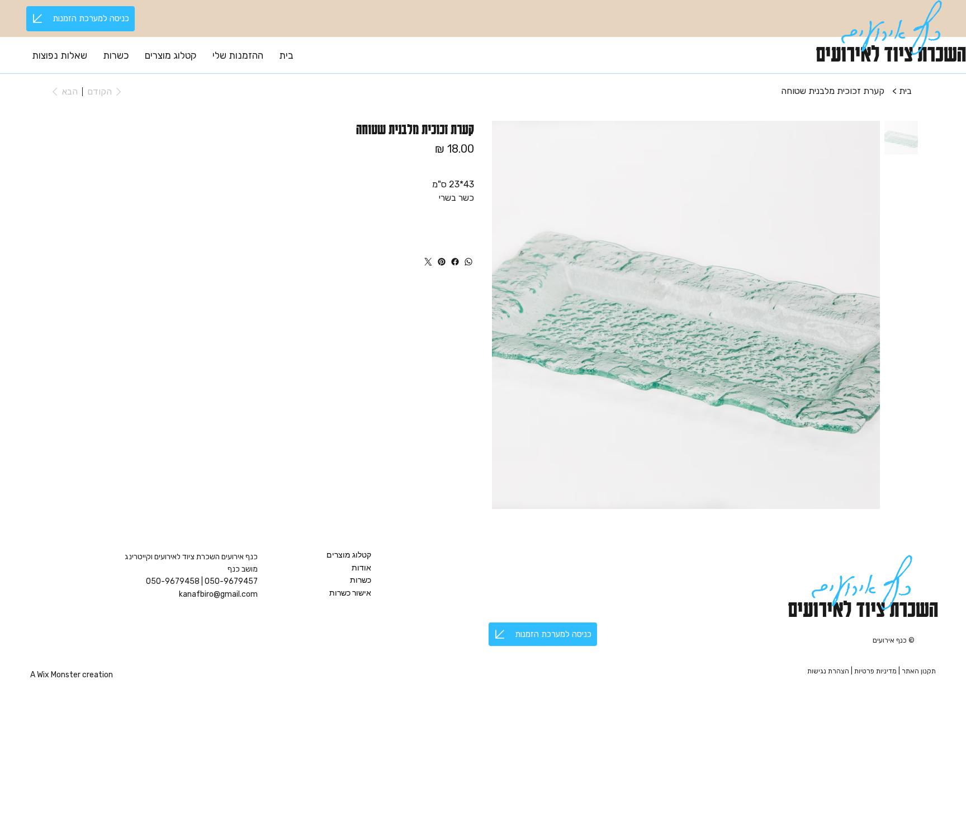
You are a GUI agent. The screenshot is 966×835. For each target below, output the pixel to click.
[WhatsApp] (468, 261)
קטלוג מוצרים (348, 555)
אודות (361, 568)
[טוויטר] (428, 261)
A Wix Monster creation (71, 675)
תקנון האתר (919, 671)
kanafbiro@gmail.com (218, 594)
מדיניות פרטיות (876, 671)
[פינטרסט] (441, 261)
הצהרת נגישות (828, 671)
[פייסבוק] (455, 261)
